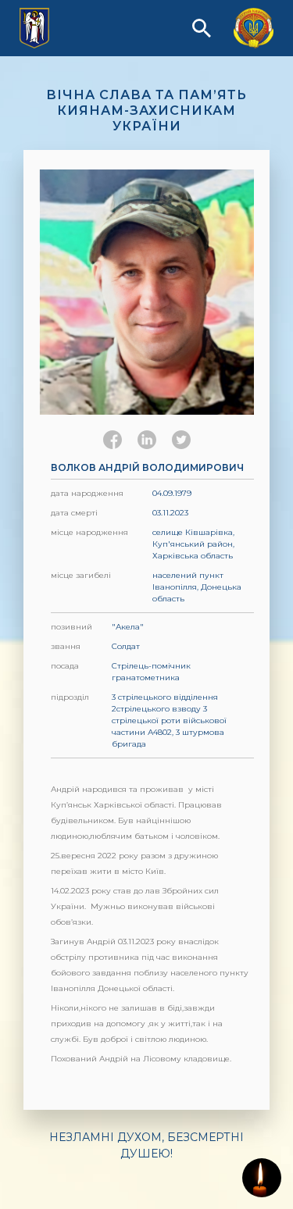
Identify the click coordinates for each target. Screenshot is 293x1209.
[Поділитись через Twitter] (181, 439)
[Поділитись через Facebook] (112, 439)
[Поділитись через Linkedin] (147, 439)
